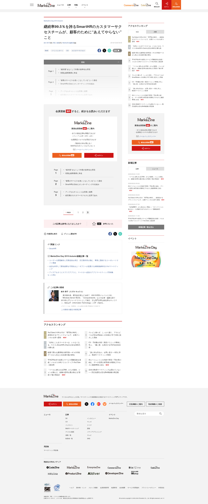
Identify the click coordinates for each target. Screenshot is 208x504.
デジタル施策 (69, 432)
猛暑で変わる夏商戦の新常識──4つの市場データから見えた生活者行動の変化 (64, 353)
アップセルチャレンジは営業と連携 (78, 192)
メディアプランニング (94, 432)
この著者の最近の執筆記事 (71, 309)
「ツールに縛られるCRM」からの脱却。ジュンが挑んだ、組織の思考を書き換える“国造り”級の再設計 (64, 372)
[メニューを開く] (32, 5)
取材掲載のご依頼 (155, 404)
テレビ (89, 435)
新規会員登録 (68, 155)
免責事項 (114, 487)
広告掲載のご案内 (136, 404)
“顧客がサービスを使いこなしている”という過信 (83, 181)
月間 (155, 32)
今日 (137, 32)
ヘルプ (71, 487)
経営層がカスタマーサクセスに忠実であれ (81, 195)
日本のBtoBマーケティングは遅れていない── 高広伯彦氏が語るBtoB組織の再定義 (105, 370)
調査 (88, 428)
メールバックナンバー (84, 149)
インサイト (69, 425)
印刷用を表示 (52, 233)
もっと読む (52, 275)
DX (66, 418)
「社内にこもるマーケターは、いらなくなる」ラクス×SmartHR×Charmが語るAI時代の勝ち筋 (64, 345)
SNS (88, 438)
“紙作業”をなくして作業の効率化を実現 (75, 69)
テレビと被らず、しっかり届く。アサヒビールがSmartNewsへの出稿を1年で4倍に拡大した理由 (105, 335)
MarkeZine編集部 (68, 43)
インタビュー (91, 418)
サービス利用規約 (133, 487)
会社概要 (122, 487)
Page (51, 71)
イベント (84, 5)
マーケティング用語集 (51, 450)
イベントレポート (57, 50)
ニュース (60, 5)
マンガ (89, 422)
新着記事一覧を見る (146, 227)
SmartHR (52, 248)
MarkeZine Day (114, 418)
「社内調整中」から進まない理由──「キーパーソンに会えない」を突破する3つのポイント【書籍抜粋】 (145, 208)
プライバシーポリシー (149, 487)
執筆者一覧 (69, 438)
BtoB (46, 50)
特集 (76, 5)
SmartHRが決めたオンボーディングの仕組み (82, 184)
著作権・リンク (81, 487)
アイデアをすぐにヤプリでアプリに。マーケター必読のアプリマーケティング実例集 (81, 272)
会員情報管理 (104, 487)
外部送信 (161, 487)
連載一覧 (68, 435)
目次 (83, 62)
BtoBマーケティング (72, 428)
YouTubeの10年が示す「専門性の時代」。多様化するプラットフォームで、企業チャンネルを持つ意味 (64, 335)
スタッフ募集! (93, 487)
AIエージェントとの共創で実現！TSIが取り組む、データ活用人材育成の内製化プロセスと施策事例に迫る (105, 362)
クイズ (89, 425)
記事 (69, 5)
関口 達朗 (56, 43)
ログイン (100, 155)
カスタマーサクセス (78, 50)
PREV (69, 212)
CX (67, 50)
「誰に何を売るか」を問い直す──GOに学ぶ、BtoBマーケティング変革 (105, 353)
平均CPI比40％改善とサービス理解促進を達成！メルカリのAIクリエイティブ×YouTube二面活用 (64, 362)
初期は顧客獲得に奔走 (68, 73)
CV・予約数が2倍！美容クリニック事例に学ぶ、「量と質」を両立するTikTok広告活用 (105, 345)
